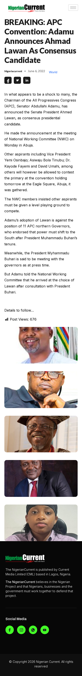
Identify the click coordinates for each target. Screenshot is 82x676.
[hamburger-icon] (73, 7)
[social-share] (8, 80)
